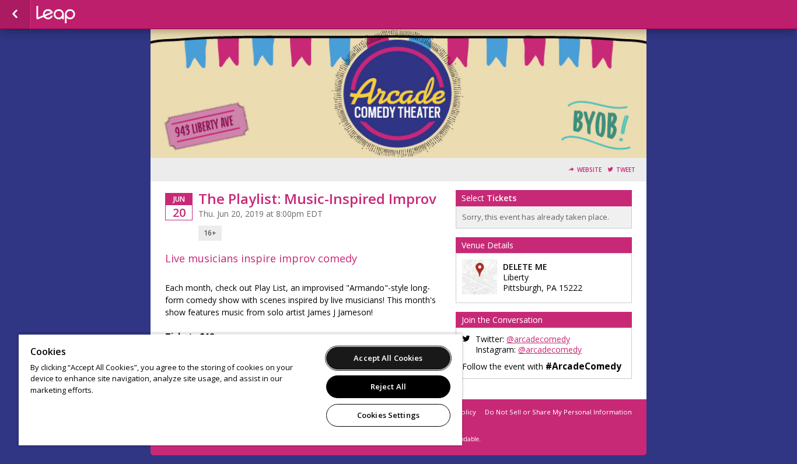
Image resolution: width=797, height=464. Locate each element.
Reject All (388, 386)
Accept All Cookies (388, 358)
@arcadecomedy (538, 339)
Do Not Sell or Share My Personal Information (558, 411)
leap (94, 14)
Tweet (625, 170)
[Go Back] (15, 14)
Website (589, 170)
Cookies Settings (388, 415)
